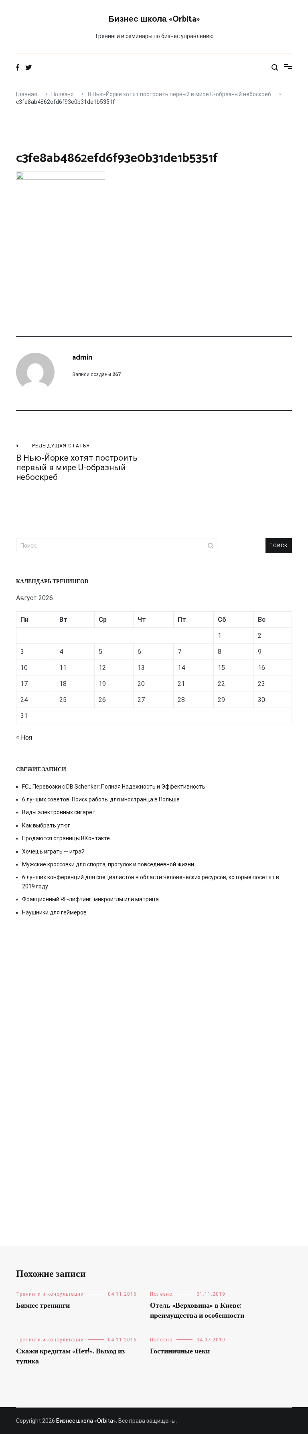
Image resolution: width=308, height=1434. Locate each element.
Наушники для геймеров (54, 912)
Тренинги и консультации (50, 1294)
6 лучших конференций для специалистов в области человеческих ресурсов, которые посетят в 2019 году (150, 881)
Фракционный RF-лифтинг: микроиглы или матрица (90, 899)
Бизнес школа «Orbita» (154, 19)
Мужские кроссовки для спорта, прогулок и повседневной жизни (108, 864)
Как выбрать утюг (46, 825)
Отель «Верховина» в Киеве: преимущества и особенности (197, 1311)
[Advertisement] (154, 997)
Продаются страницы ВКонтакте (66, 838)
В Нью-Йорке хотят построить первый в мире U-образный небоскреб (77, 462)
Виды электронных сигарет (58, 812)
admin (82, 358)
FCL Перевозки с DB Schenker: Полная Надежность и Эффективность (113, 786)
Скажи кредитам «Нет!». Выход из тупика (70, 1356)
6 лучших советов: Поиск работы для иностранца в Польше (101, 799)
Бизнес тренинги (43, 1306)
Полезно (161, 1294)
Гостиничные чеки (180, 1351)
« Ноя (24, 737)
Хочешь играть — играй (53, 851)
